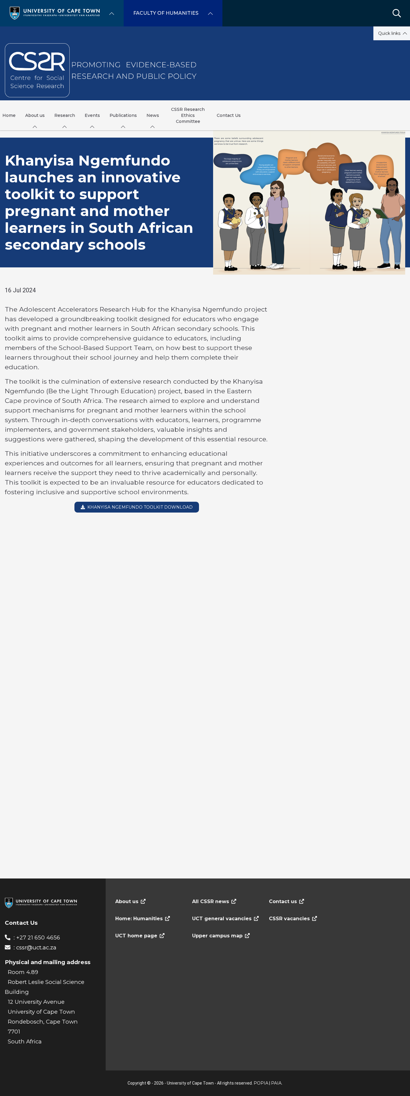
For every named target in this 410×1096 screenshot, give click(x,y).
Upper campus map (217, 936)
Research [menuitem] (64, 115)
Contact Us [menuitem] (229, 115)
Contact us (283, 901)
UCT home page (136, 936)
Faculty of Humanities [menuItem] (165, 13)
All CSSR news (210, 901)
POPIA (261, 1083)
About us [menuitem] (35, 115)
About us (126, 901)
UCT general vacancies (222, 918)
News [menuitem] (152, 115)
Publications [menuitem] (123, 115)
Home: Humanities (139, 918)
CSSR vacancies (289, 918)
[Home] (55, 13)
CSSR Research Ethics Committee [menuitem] (188, 115)
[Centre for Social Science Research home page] (102, 70)
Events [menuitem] (92, 115)
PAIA (276, 1083)
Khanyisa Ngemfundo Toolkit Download (139, 507)
